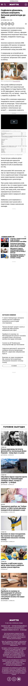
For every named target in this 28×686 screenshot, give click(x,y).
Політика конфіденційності (19, 626)
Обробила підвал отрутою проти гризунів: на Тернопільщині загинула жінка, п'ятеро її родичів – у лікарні (14, 480)
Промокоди (23, 629)
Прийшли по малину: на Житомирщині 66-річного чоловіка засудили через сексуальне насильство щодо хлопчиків (14, 336)
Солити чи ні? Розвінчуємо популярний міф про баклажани (13, 344)
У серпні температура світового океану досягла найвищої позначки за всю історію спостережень (13, 320)
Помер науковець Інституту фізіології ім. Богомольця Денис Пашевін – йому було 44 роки (14, 451)
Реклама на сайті (5, 626)
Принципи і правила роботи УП (10, 629)
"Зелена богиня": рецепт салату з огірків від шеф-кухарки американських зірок (13, 328)
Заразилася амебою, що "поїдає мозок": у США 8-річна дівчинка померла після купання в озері (14, 508)
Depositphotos (16, 81)
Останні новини (9, 315)
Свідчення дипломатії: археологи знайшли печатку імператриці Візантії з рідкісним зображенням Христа (13, 351)
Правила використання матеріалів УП (14, 628)
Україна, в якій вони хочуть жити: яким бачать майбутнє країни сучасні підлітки (12, 565)
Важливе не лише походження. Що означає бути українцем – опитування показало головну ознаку (12, 360)
